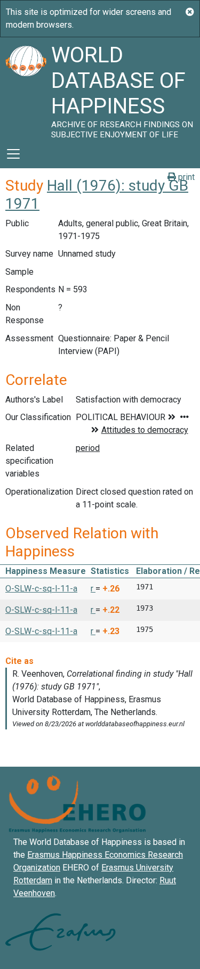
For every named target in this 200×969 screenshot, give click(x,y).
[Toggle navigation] (13, 154)
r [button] (93, 589)
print (185, 177)
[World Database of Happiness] (25, 88)
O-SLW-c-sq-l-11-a (41, 589)
